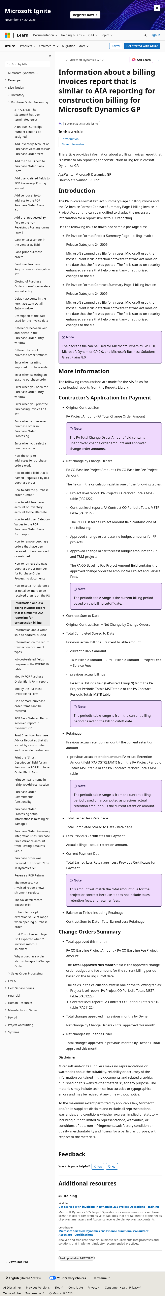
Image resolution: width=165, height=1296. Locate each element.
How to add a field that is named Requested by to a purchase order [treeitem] (31, 477)
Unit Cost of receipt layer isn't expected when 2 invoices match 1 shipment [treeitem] (31, 941)
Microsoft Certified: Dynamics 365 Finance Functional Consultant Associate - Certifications (103, 1233)
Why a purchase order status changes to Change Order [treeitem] (32, 961)
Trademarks (33, 1293)
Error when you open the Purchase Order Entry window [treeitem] (31, 392)
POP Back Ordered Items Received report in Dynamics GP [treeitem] (31, 723)
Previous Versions (38, 1287)
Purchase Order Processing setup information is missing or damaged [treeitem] (31, 816)
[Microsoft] (7, 35)
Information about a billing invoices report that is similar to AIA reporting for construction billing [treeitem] (29, 612)
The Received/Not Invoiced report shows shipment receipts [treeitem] (29, 887)
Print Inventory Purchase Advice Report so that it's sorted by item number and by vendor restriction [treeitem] (31, 742)
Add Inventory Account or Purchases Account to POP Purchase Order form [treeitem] (32, 149)
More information (74, 144)
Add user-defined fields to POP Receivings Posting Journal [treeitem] (32, 183)
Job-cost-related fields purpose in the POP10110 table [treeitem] (31, 664)
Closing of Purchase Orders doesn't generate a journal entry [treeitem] (32, 286)
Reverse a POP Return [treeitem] (29, 875)
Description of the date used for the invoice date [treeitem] (31, 318)
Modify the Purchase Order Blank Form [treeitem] (28, 691)
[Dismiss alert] (157, 8)
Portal (116, 46)
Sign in (155, 35)
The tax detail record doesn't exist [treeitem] (28, 902)
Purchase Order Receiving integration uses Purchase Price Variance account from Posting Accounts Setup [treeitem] (32, 841)
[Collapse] (50, 56)
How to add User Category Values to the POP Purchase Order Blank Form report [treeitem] (32, 526)
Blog (58, 1287)
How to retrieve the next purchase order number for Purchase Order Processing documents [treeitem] (30, 571)
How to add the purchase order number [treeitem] (31, 492)
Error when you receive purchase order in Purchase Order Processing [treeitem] (30, 428)
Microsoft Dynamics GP (84, 60)
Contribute (75, 1287)
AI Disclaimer (12, 1287)
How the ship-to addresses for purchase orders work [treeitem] (30, 460)
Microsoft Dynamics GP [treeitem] (23, 73)
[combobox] (27, 64)
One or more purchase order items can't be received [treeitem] (29, 706)
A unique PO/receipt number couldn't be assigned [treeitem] (28, 131)
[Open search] (145, 35)
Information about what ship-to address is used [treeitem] (30, 632)
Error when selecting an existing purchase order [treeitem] (30, 377)
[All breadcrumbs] (62, 60)
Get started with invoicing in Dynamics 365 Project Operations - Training (109, 1207)
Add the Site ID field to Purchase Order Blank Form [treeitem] (29, 166)
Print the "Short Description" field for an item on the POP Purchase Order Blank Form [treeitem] (32, 764)
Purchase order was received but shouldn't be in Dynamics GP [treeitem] (31, 863)
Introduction (70, 139)
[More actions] (158, 60)
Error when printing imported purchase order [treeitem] (31, 364)
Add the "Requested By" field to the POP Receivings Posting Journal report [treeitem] (32, 225)
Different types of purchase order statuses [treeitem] (30, 352)
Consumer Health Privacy (122, 1287)
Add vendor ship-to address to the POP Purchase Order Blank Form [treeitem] (29, 202)
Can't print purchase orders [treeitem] (28, 254)
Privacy (92, 1287)
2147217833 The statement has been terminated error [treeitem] (27, 114)
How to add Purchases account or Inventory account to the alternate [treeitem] (30, 507)
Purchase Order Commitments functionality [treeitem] (25, 797)
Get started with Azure (142, 46)
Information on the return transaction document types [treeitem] (32, 647)
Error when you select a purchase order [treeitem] (30, 445)
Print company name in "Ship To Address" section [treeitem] (31, 782)
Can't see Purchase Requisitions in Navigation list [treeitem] (32, 269)
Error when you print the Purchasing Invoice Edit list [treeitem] (31, 409)
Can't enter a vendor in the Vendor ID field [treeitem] (29, 242)
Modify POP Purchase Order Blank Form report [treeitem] (31, 679)
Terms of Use (12, 1293)
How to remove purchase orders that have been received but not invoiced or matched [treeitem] (31, 548)
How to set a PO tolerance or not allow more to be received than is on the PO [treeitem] (32, 590)
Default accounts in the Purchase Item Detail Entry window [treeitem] (30, 303)
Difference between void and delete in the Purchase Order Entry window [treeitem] (30, 335)
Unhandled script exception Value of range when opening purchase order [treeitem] (31, 919)
